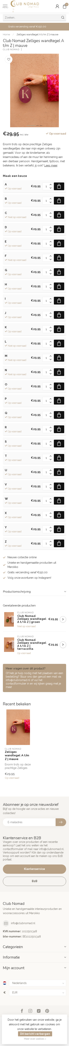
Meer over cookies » (35, 1038)
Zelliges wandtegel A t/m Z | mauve (37, 34)
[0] (64, 6)
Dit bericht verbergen (35, 1033)
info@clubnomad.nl (23, 923)
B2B (34, 881)
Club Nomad (11, 49)
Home (6, 34)
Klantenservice (34, 868)
